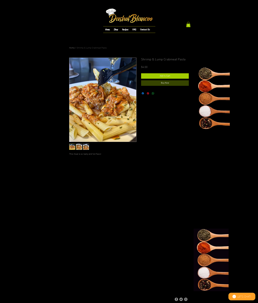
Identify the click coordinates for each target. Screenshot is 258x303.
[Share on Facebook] (142, 93)
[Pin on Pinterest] (148, 93)
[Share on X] (158, 93)
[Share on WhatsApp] (153, 93)
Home (72, 48)
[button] (188, 24)
